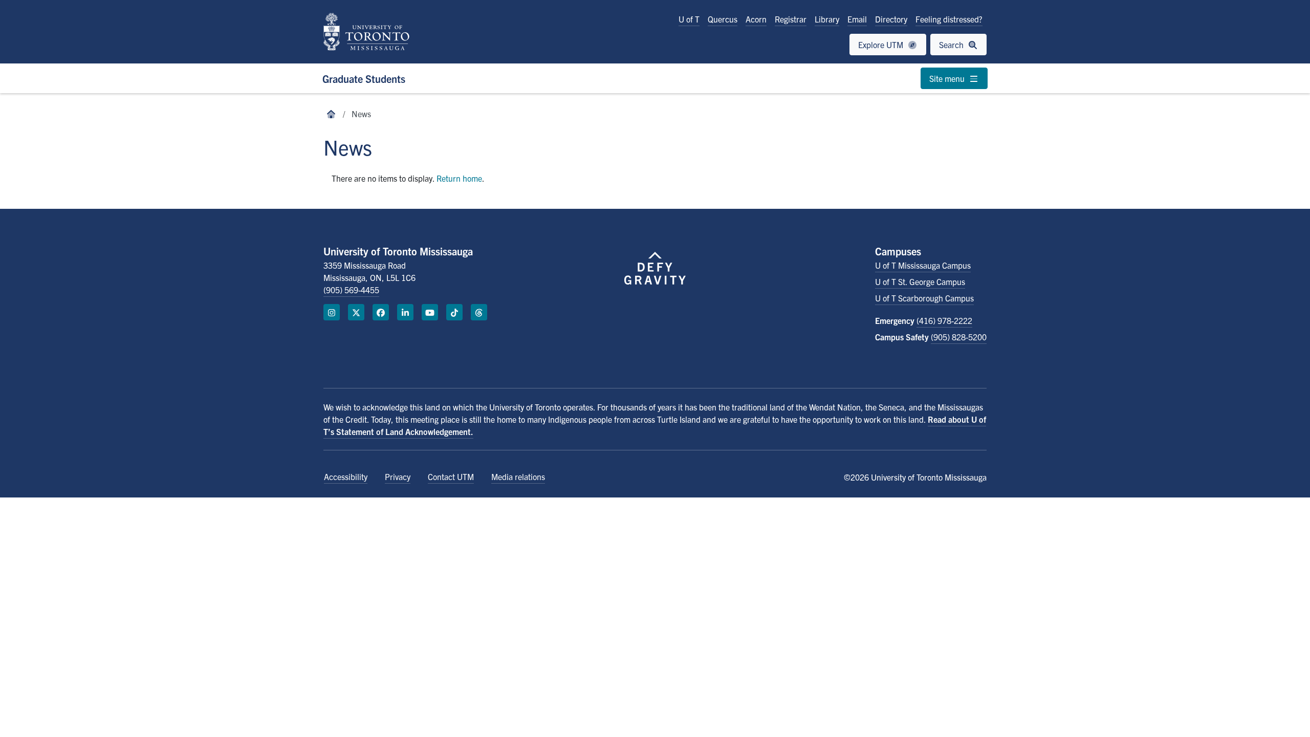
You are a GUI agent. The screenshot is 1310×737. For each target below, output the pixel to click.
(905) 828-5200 (959, 337)
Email (857, 19)
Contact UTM (451, 476)
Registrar (790, 19)
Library (827, 19)
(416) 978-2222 (944, 320)
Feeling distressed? (948, 19)
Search (952, 44)
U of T (689, 19)
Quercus (722, 19)
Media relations (518, 476)
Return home (459, 178)
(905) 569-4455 (351, 290)
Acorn (756, 19)
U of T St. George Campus (920, 281)
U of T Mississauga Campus (923, 265)
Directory (891, 19)
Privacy (397, 476)
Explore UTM (881, 44)
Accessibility (345, 476)
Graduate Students (363, 78)
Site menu (948, 78)
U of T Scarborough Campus (924, 298)
